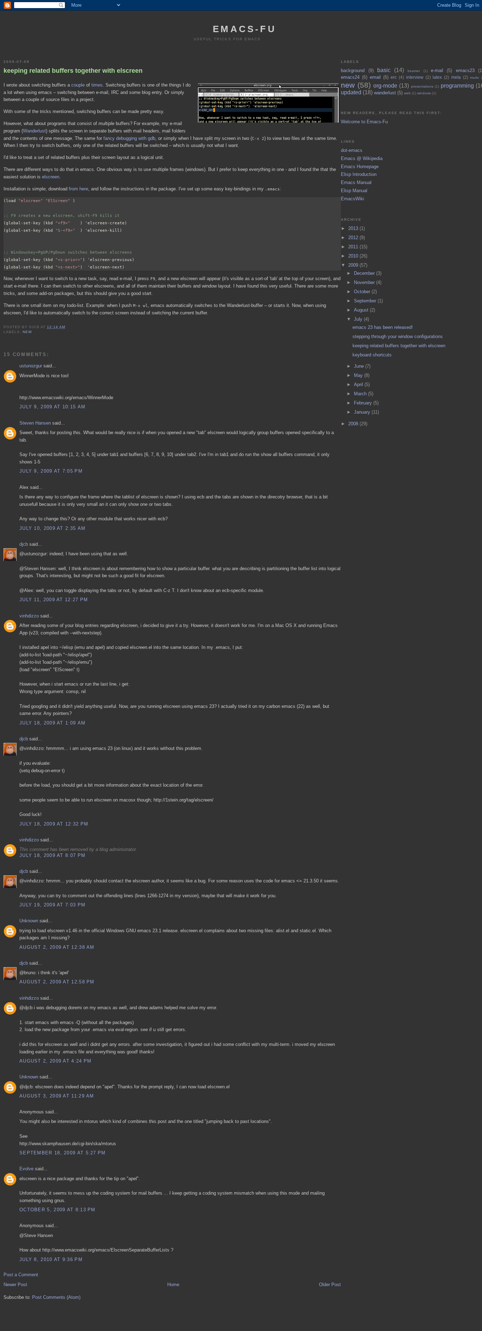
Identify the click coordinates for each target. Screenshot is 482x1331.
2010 (354, 256)
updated (351, 92)
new (27, 332)
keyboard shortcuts (372, 354)
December (365, 273)
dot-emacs (351, 150)
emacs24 (350, 77)
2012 (354, 237)
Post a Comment (21, 1274)
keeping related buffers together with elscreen (73, 70)
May (359, 375)
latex (437, 77)
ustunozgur (30, 365)
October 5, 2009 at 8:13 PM (57, 1209)
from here (78, 188)
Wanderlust (34, 131)
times (97, 85)
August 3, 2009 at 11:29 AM (56, 1096)
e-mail (437, 70)
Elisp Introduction (358, 174)
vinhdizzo (29, 616)
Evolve (26, 1168)
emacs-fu (244, 29)
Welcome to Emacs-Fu (364, 121)
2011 (354, 246)
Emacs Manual (356, 182)
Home (173, 1284)
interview (414, 77)
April (359, 384)
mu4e (474, 77)
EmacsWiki (352, 198)
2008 (354, 423)
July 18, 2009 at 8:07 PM (52, 855)
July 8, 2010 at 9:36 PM (51, 1259)
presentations (422, 86)
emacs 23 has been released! (383, 327)
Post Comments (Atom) (56, 1297)
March (361, 393)
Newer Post (15, 1284)
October (363, 291)
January (363, 412)
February (363, 403)
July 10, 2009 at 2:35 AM (52, 528)
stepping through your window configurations (398, 336)
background (352, 70)
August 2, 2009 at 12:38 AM (57, 947)
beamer (414, 71)
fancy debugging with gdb (129, 138)
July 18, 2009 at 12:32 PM (54, 824)
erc (394, 77)
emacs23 (465, 70)
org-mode (385, 86)
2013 (354, 228)
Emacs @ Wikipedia (361, 158)
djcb (23, 544)
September (366, 300)
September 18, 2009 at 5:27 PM (62, 1152)
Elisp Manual (354, 190)
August (362, 310)
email (375, 77)
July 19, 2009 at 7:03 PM (52, 904)
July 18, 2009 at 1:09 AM (52, 723)
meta (456, 77)
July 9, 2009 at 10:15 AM (52, 406)
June (359, 366)
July (359, 319)
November (365, 282)
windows (424, 93)
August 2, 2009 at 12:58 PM (57, 981)
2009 (354, 265)
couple (78, 85)
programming (457, 86)
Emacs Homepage (360, 166)
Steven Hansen (35, 423)
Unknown (28, 920)
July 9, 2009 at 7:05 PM (51, 471)
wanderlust (385, 92)
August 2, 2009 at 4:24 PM (55, 1061)
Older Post (330, 1284)
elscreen (50, 176)
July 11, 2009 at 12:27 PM (53, 599)
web (407, 93)
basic (384, 70)
